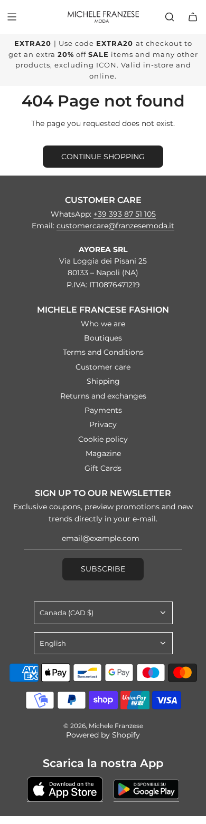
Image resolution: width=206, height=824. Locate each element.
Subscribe (103, 569)
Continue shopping (103, 156)
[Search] (169, 16)
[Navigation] (11, 16)
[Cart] (192, 16)
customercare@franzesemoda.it (115, 225)
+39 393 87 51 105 (124, 214)
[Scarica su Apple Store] (65, 789)
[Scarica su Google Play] (146, 789)
